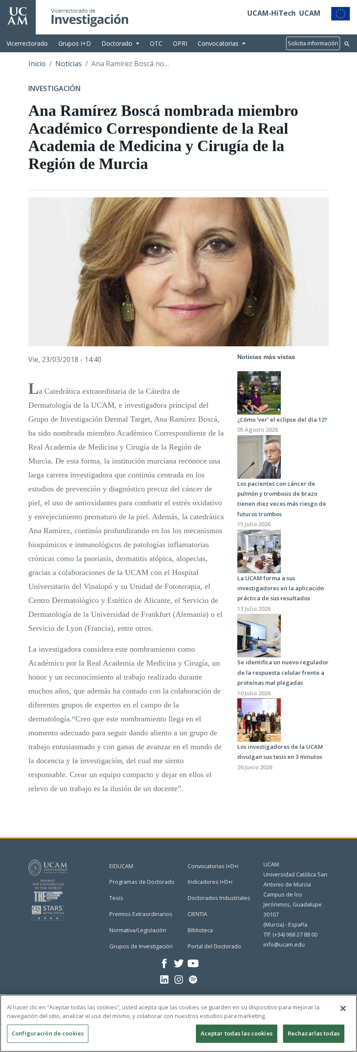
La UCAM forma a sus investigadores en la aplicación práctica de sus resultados (280, 588)
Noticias (68, 63)
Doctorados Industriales (219, 898)
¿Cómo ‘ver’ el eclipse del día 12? (282, 419)
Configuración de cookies (48, 1033)
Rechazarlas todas (314, 1033)
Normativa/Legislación (137, 930)
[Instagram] (178, 979)
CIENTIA (197, 914)
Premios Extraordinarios (140, 914)
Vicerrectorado (27, 43)
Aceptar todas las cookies (237, 1033)
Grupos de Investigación (141, 946)
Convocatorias (218, 43)
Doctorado (116, 43)
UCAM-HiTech (271, 13)
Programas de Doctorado (142, 882)
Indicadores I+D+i (210, 882)
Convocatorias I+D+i (213, 866)
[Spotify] (193, 979)
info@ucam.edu (284, 944)
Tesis (116, 898)
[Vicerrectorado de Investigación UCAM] (18, 15)
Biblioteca (200, 930)
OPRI (180, 43)
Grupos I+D (74, 43)
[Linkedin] (164, 979)
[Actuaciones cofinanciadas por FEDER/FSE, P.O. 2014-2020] (340, 13)
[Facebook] (164, 962)
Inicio (37, 63)
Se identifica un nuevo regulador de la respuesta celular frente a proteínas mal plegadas (283, 672)
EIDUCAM (121, 866)
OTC (156, 43)
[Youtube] (193, 962)
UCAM (309, 13)
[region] (178, 1023)
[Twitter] (178, 962)
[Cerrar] (343, 1008)
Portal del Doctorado (214, 946)
